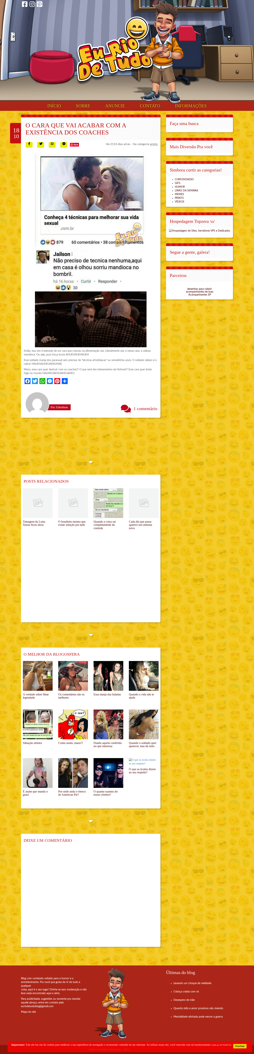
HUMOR (180, 187)
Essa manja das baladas (107, 694)
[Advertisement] (90, 580)
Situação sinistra (32, 743)
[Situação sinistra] (38, 724)
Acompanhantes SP (199, 294)
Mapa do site (28, 1012)
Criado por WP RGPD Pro (221, 1045)
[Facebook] (25, 4)
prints (154, 144)
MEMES (179, 194)
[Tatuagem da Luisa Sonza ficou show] (38, 503)
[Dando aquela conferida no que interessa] (108, 724)
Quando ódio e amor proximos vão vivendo (198, 1008)
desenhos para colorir (199, 289)
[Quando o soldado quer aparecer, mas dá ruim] (144, 724)
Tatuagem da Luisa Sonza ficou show (34, 523)
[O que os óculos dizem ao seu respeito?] (144, 762)
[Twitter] (35, 381)
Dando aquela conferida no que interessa (108, 744)
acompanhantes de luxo (199, 292)
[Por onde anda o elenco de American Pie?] (73, 773)
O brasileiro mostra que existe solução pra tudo (72, 523)
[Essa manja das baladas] (108, 676)
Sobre (83, 105)
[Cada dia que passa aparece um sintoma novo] (144, 503)
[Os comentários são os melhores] (73, 676)
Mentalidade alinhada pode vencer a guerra (198, 1017)
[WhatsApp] (42, 381)
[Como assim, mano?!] (73, 724)
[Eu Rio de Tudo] (114, 50)
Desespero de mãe (184, 1000)
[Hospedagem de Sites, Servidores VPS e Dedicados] (199, 230)
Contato (150, 105)
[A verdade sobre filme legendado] (38, 676)
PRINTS (179, 198)
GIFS (177, 183)
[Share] (64, 381)
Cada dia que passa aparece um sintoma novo (140, 525)
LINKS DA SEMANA (186, 190)
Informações (191, 105)
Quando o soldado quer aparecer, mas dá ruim (142, 744)
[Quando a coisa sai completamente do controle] (108, 503)
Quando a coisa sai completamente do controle (105, 525)
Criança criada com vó (186, 991)
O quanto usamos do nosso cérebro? (106, 793)
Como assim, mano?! (70, 743)
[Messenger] (50, 381)
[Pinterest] (39, 4)
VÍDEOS (179, 201)
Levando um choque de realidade (192, 983)
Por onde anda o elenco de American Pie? (72, 793)
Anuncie (115, 105)
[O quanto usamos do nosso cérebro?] (108, 773)
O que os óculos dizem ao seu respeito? (142, 771)
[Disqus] (91, 897)
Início (54, 105)
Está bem (239, 1046)
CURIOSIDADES (184, 179)
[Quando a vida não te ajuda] (144, 676)
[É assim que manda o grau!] (38, 773)
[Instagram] (32, 4)
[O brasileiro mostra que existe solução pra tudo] (73, 503)
